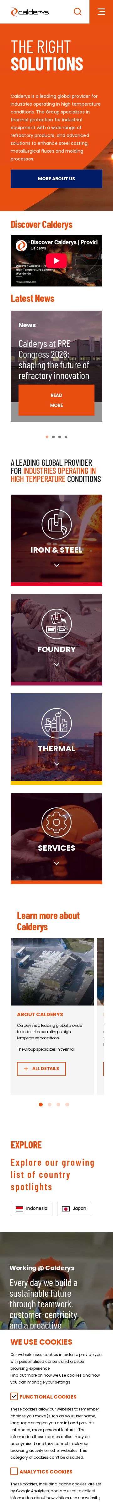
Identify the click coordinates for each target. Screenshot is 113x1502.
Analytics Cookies (46, 1472)
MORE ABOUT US (56, 179)
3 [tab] (59, 437)
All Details (45, 1069)
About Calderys (40, 1015)
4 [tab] (66, 437)
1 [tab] (47, 437)
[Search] (77, 12)
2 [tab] (53, 437)
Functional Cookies (48, 1397)
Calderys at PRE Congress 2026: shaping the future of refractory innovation (54, 359)
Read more (56, 400)
